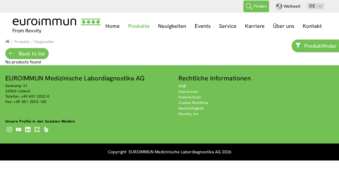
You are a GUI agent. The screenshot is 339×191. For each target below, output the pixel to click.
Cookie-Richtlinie (193, 102)
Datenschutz (190, 97)
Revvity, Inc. (189, 113)
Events (203, 26)
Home (112, 26)
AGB (182, 86)
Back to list (31, 53)
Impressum (188, 91)
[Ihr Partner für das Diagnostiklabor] (7, 41)
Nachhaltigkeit (191, 108)
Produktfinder (320, 45)
